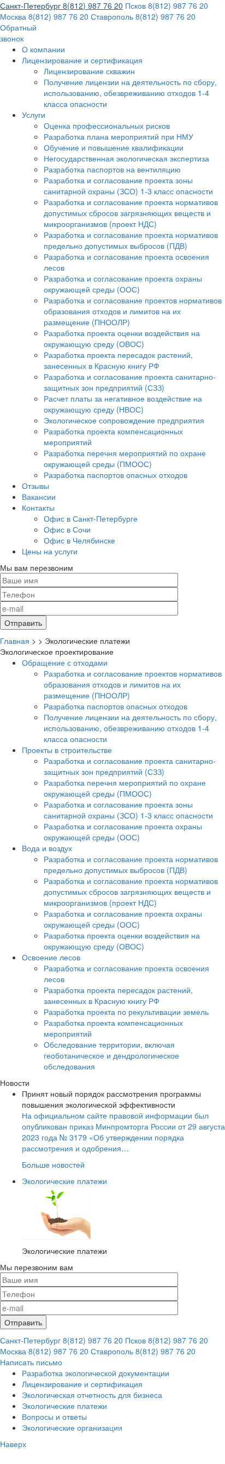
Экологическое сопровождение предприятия (124, 420)
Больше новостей (53, 1164)
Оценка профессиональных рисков (107, 125)
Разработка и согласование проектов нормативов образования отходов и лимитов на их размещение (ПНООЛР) (133, 311)
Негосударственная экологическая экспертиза (126, 158)
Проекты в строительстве (67, 749)
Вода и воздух (47, 847)
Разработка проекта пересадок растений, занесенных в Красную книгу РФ (118, 360)
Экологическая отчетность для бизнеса (92, 1394)
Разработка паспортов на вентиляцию (112, 169)
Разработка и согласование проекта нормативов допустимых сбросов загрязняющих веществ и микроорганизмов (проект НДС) (131, 212)
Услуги (33, 114)
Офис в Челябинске (79, 540)
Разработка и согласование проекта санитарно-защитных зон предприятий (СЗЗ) (130, 382)
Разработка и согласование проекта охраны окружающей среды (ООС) (123, 284)
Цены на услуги (50, 551)
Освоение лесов (51, 957)
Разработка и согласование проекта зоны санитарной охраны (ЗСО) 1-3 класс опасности (128, 185)
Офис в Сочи (67, 529)
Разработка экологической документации (95, 1372)
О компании (43, 49)
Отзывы (35, 485)
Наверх (13, 1443)
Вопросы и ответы (54, 1416)
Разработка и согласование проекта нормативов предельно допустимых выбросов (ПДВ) (131, 240)
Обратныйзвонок (18, 33)
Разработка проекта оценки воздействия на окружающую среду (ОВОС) (122, 338)
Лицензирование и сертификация (82, 60)
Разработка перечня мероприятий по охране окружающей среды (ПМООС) (125, 458)
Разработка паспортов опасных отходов (115, 474)
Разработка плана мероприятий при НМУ (118, 136)
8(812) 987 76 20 (61, 5)
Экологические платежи (64, 1180)
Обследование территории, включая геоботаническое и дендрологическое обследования (111, 1055)
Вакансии (39, 496)
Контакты (38, 507)
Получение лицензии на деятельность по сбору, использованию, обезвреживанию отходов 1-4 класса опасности (130, 92)
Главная (14, 640)
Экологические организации (72, 1427)
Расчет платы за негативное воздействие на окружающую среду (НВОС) (123, 404)
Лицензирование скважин (89, 70)
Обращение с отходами (65, 662)
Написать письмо (31, 1362)
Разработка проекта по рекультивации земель (126, 1011)
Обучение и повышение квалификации (113, 147)
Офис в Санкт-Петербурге (91, 518)
